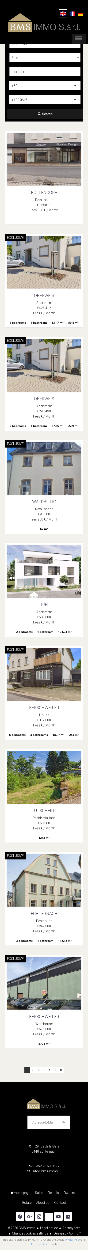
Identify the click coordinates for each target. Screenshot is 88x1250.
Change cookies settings (30, 1233)
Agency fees (71, 1228)
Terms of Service (40, 1244)
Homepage (44, 22)
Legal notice (49, 1228)
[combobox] (44, 57)
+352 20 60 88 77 (47, 1166)
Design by (67, 1233)
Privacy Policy (72, 1239)
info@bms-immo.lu (46, 1171)
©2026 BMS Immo (21, 1228)
